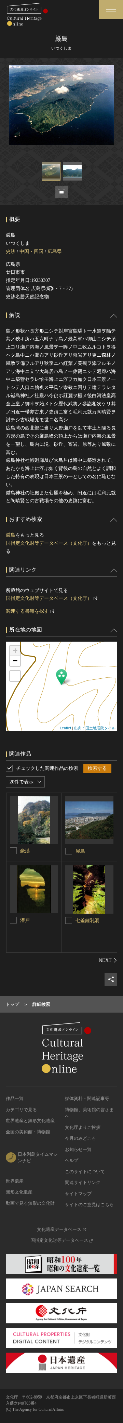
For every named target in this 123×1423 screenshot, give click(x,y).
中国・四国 (31, 251)
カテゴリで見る (21, 1109)
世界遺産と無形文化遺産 (30, 1120)
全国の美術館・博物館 (28, 1131)
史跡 (10, 251)
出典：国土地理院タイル (94, 727)
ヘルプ (71, 1160)
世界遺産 (15, 1181)
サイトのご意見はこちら (89, 1204)
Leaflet (65, 727)
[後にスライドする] (108, 960)
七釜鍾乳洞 (87, 920)
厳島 (10, 535)
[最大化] (15, 676)
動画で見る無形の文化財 (30, 1203)
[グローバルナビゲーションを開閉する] (111, 9)
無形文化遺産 (19, 1192)
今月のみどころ (80, 1138)
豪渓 (25, 850)
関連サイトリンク (82, 1182)
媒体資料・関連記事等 (87, 1098)
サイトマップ (78, 1193)
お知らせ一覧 (78, 1149)
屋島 (80, 851)
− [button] (15, 661)
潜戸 (25, 920)
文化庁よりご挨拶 (82, 1127)
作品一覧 (15, 1098)
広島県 (54, 251)
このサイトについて (85, 1171)
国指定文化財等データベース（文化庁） (49, 543)
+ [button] (15, 650)
